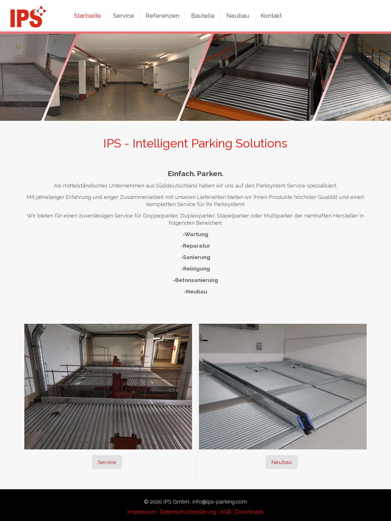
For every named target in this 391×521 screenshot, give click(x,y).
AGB (225, 511)
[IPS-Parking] (29, 15)
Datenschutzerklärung (188, 511)
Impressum (141, 511)
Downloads (249, 511)
